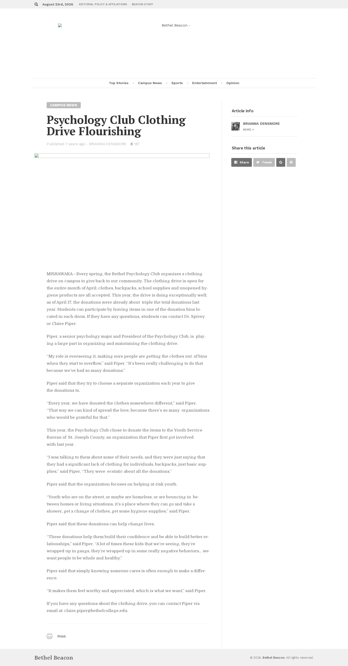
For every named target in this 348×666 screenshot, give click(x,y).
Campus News (150, 83)
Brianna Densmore (107, 144)
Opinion (232, 83)
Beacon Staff (142, 4)
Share (244, 162)
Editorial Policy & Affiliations (103, 4)
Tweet (267, 162)
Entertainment (204, 83)
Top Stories (119, 83)
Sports (177, 83)
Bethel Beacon (53, 657)
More (248, 129)
